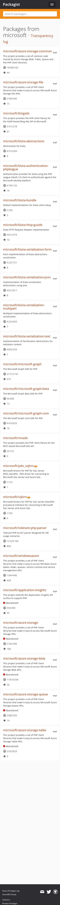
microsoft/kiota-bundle (19, 200)
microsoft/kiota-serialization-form (27, 249)
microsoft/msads (15, 438)
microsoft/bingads (16, 113)
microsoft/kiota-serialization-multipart (24, 306)
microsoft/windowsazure (21, 556)
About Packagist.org (10, 890)
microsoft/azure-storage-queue (25, 694)
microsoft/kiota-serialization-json (27, 277)
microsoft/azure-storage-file (23, 82)
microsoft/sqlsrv (15, 497)
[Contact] (42, 892)
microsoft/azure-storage (20, 623)
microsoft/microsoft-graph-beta (26, 389)
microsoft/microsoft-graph (22, 364)
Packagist (11, 4)
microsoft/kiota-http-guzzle (22, 225)
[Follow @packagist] (49, 892)
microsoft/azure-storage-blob (24, 658)
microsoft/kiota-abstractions (23, 141)
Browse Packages (9, 903)
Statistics (6, 899)
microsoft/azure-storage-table (24, 730)
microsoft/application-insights (24, 590)
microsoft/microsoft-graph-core (26, 413)
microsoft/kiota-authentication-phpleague (25, 167)
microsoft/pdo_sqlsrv (18, 466)
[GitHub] (55, 892)
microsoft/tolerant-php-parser (24, 528)
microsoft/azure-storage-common (27, 51)
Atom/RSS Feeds (9, 894)
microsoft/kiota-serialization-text (26, 336)
